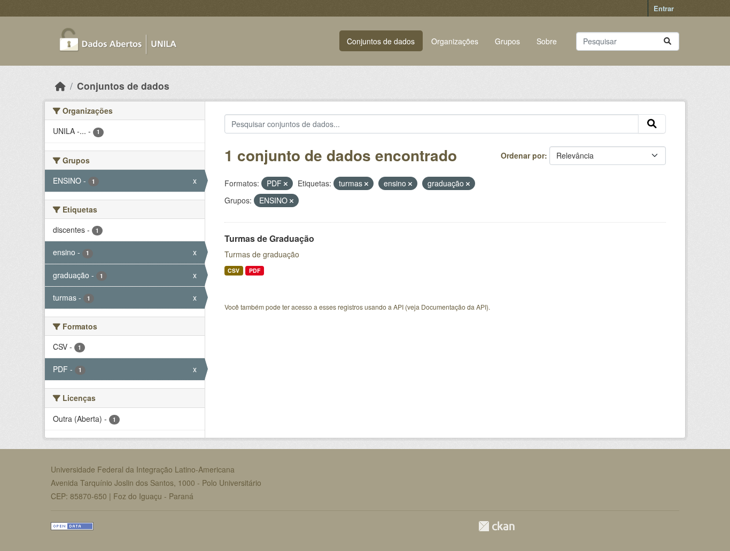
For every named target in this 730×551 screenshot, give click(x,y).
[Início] (60, 85)
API (398, 306)
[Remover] (286, 183)
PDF (254, 270)
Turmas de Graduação (269, 238)
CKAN (496, 526)
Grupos (507, 41)
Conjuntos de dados (381, 41)
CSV (233, 270)
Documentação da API (453, 306)
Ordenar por (523, 155)
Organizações (454, 41)
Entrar (664, 8)
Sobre (547, 41)
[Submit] (667, 41)
